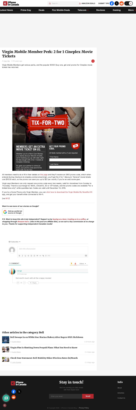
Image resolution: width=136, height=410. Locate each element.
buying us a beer (59, 219)
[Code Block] (40, 255)
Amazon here (23, 221)
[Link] (43, 255)
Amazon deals (88, 3)
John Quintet (16, 362)
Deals (41, 10)
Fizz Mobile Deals (61, 10)
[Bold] (19, 255)
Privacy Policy (84, 408)
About (120, 388)
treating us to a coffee (76, 219)
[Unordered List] (34, 255)
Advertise (121, 393)
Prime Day (26, 10)
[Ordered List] (31, 255)
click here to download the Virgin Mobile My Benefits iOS (69, 192)
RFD (7, 198)
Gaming (117, 10)
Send (88, 396)
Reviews (100, 10)
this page (43, 175)
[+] (49, 255)
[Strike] (28, 255)
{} (46, 255)
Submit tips (103, 3)
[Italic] (22, 255)
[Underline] (25, 255)
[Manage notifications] (4, 405)
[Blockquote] (37, 255)
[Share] (93, 61)
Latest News (6, 10)
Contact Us (121, 398)
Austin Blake (16, 342)
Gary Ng (7, 61)
